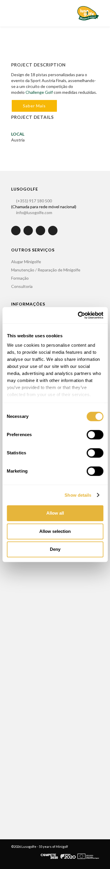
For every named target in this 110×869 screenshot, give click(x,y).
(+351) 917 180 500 (34, 200)
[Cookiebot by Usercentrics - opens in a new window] (78, 315)
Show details (78, 495)
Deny (55, 549)
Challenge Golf (39, 92)
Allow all (55, 513)
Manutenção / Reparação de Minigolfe (45, 269)
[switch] (95, 434)
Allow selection (55, 531)
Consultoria (22, 286)
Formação (20, 278)
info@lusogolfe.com (34, 212)
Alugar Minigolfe (26, 261)
